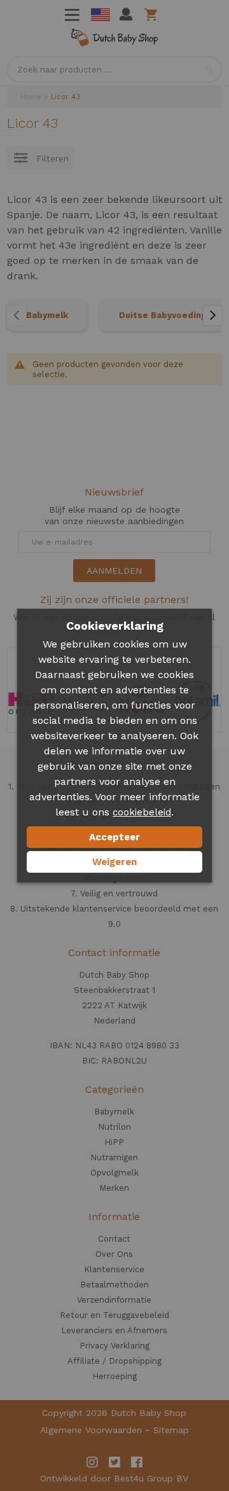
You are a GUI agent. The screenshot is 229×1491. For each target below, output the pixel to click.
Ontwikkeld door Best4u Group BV (114, 1478)
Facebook (136, 1462)
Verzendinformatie (114, 1300)
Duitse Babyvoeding (162, 315)
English (100, 14)
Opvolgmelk (114, 1172)
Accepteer (114, 837)
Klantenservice (114, 1269)
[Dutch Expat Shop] (114, 39)
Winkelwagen (153, 14)
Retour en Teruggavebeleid (114, 1315)
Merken (114, 1188)
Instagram (92, 1462)
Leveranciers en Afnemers (114, 1330)
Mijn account (126, 14)
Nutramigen (114, 1157)
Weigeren (114, 862)
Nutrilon (114, 1127)
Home (30, 97)
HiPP (114, 1142)
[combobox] (114, 69)
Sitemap (171, 1430)
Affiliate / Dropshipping (114, 1361)
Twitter (114, 1462)
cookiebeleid (142, 812)
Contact (114, 1239)
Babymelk (47, 315)
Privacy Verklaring (114, 1345)
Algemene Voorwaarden (91, 1430)
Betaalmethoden (114, 1284)
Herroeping (114, 1376)
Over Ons (114, 1254)
